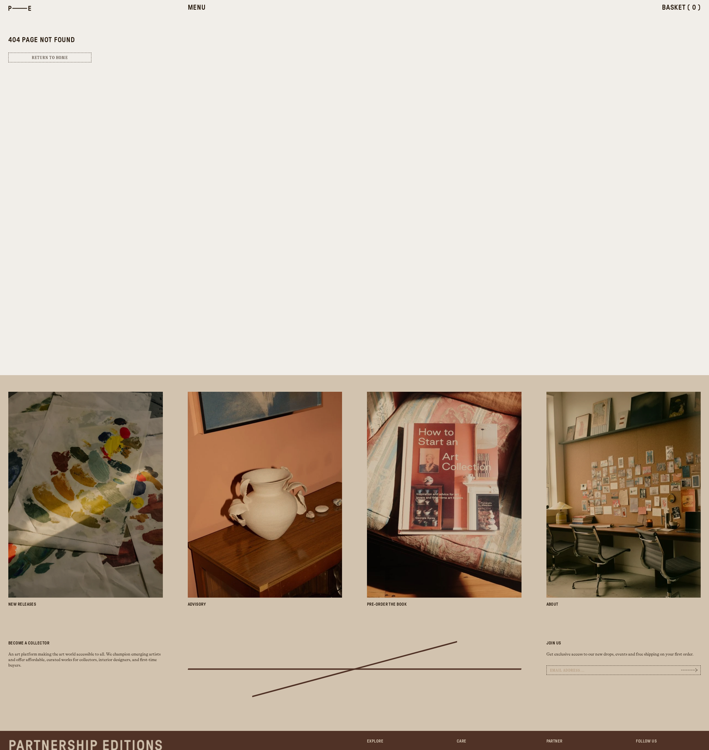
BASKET (681, 7)
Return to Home (50, 57)
